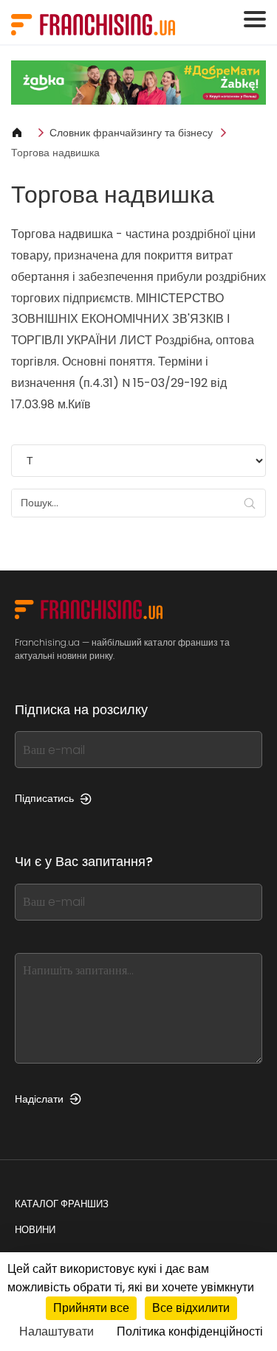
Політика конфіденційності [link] (190, 1331)
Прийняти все (91, 1307)
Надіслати (39, 1099)
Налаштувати (56, 1331)
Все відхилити (191, 1307)
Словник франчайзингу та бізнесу (131, 132)
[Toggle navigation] (255, 19)
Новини (35, 1230)
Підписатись (44, 798)
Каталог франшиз (62, 1204)
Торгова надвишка (55, 152)
